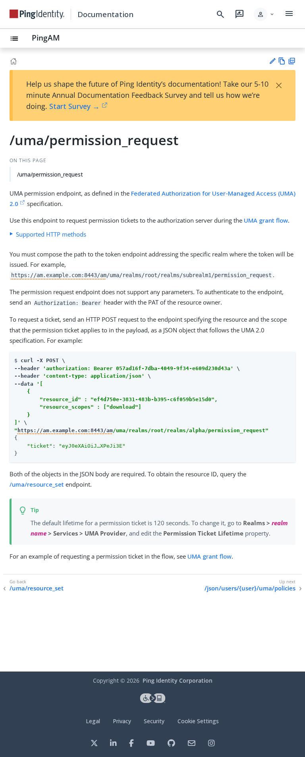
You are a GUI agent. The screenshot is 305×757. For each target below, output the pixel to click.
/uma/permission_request (50, 174)
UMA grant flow (266, 220)
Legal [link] (93, 721)
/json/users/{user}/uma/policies (250, 588)
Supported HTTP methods (51, 234)
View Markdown (282, 61)
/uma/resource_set (37, 484)
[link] (37, 14)
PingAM (46, 38)
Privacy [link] (122, 721)
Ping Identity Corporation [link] (177, 680)
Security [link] (154, 721)
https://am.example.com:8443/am (58, 275)
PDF (291, 61)
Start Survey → (74, 106)
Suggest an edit (272, 61)
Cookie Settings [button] (198, 721)
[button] (264, 14)
